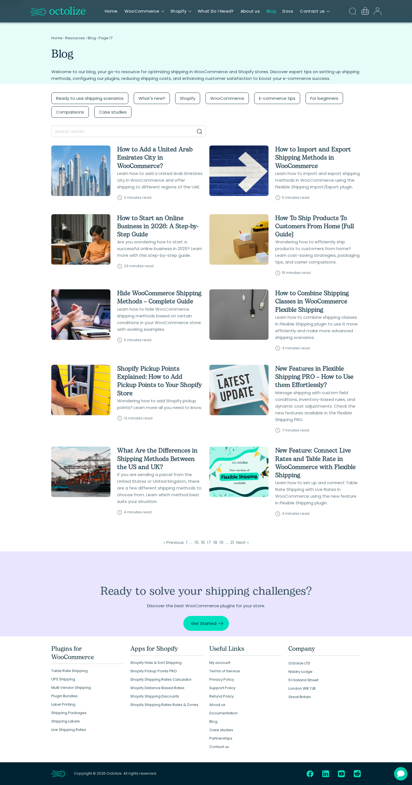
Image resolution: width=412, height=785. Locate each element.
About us (250, 11)
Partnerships (220, 738)
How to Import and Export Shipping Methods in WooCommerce (313, 158)
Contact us (312, 11)
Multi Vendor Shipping (71, 687)
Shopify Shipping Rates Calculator (161, 679)
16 (203, 542)
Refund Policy (221, 696)
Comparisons (70, 112)
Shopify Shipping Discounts (154, 696)
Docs (288, 11)
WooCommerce (141, 11)
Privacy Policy (221, 679)
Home (111, 11)
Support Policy (222, 688)
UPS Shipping (63, 679)
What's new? (151, 98)
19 (221, 542)
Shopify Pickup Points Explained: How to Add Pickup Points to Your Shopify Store (159, 381)
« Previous (173, 542)
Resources (75, 38)
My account (219, 662)
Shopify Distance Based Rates (157, 688)
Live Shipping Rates (68, 729)
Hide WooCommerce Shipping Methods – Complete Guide (159, 297)
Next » (242, 542)
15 (197, 542)
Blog (271, 11)
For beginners (324, 98)
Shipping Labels (65, 721)
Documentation (223, 713)
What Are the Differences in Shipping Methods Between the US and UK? (157, 459)
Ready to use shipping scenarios (90, 98)
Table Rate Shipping (69, 670)
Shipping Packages (69, 712)
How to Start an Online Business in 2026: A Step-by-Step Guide (158, 226)
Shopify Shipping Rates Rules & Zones (164, 704)
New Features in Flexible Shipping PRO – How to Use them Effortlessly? (314, 377)
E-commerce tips (277, 98)
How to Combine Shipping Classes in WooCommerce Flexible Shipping (312, 302)
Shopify (178, 11)
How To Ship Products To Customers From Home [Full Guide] (314, 226)
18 (215, 542)
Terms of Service (224, 671)
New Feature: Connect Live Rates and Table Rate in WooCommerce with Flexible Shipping (315, 463)
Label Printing (63, 704)
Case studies (113, 112)
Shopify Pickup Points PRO (153, 671)
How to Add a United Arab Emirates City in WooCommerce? (155, 158)
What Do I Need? (216, 11)
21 (232, 542)
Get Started (203, 623)
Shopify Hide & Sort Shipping (156, 662)
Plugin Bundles (64, 696)
